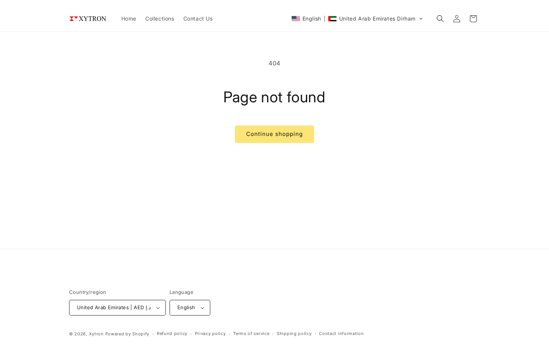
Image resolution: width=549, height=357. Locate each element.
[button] (357, 19)
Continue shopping (274, 133)
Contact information (341, 333)
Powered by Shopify (127, 333)
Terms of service (251, 333)
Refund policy (172, 333)
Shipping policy (294, 333)
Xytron (96, 333)
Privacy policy (210, 333)
